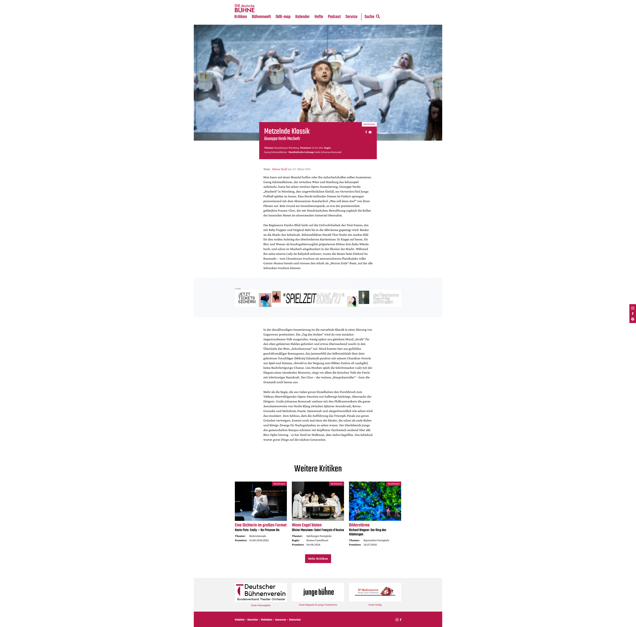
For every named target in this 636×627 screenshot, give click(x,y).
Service (351, 16)
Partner (351, 2)
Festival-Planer (306, 8)
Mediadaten (354, 8)
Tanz (238, 2)
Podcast (334, 16)
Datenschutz (295, 620)
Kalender (302, 16)
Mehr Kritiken (318, 558)
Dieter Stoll (279, 169)
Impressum (280, 620)
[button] (366, 132)
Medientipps (260, 8)
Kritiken (240, 16)
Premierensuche (307, 2)
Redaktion (239, 620)
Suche (369, 16)
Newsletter (252, 620)
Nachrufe (259, 2)
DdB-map (283, 16)
